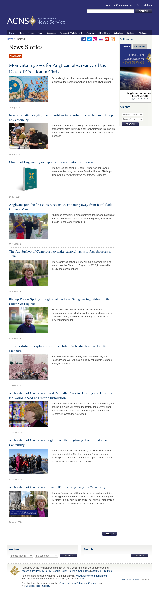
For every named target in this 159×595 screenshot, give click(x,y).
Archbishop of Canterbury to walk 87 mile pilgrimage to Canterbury (57, 487)
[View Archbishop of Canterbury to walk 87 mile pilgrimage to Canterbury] (28, 505)
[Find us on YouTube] (107, 39)
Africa (31, 32)
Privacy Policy (43, 571)
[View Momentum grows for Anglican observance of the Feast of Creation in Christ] (28, 90)
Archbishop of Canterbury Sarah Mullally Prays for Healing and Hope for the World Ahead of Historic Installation (60, 395)
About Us (96, 571)
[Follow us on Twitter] (89, 39)
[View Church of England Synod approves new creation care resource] (28, 179)
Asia (40, 32)
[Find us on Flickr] (101, 39)
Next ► (110, 533)
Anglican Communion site (119, 5)
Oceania (90, 32)
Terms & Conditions (79, 571)
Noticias (131, 32)
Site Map (107, 571)
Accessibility (144, 5)
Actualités (118, 32)
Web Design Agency (130, 579)
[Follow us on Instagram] (95, 39)
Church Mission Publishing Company (79, 583)
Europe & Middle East (71, 32)
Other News (104, 32)
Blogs (21, 32)
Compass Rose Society (37, 586)
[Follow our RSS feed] (113, 39)
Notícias (143, 32)
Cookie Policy (60, 571)
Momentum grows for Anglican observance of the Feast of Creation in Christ (57, 68)
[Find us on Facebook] (83, 39)
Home (12, 32)
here (82, 578)
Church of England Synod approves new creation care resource (53, 162)
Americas (51, 32)
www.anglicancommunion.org (91, 575)
